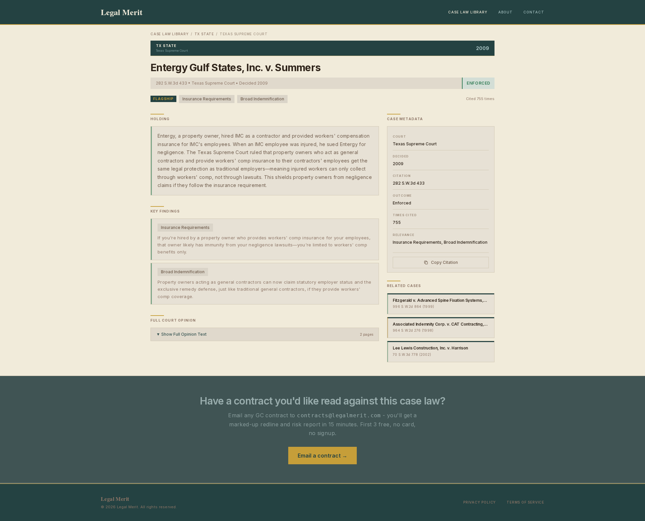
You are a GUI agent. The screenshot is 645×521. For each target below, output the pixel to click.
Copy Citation (444, 262)
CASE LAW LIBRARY (467, 12)
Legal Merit (121, 12)
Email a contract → (322, 455)
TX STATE (204, 34)
